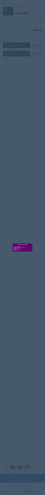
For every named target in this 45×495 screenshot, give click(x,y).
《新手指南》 (18, 249)
